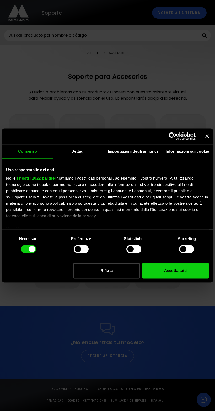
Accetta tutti (175, 271)
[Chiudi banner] (207, 136)
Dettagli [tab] (78, 151)
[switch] (81, 249)
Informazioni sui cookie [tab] (187, 151)
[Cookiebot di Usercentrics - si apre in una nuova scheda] (173, 136)
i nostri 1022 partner (36, 178)
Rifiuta (106, 271)
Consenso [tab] (27, 151)
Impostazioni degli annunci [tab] (133, 151)
